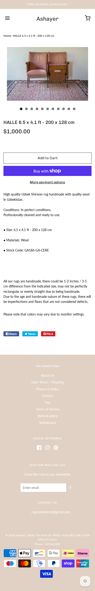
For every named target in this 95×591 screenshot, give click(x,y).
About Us (47, 375)
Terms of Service (47, 409)
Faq (47, 402)
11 (74, 109)
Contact (47, 396)
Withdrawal (47, 423)
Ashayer (47, 19)
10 (69, 109)
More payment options (47, 182)
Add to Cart (48, 158)
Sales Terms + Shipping (47, 382)
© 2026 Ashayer (15, 535)
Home (7, 35)
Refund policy (47, 416)
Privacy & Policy (47, 389)
